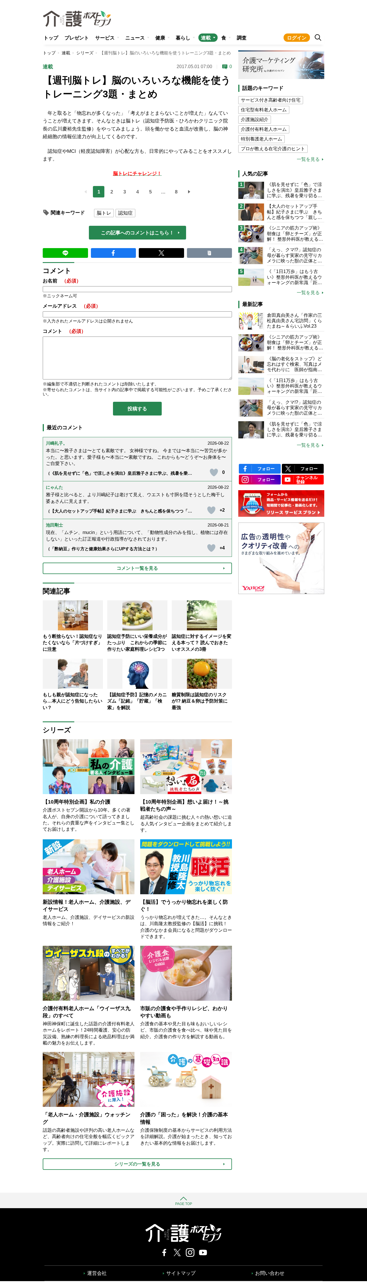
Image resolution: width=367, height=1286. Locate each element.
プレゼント (77, 38)
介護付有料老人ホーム (264, 129)
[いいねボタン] (214, 472)
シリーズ (84, 52)
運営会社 (97, 1273)
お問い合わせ (269, 1273)
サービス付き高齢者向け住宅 (270, 100)
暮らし (183, 38)
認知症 (125, 213)
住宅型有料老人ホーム (264, 109)
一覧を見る (308, 159)
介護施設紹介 (254, 119)
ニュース (135, 38)
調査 (242, 38)
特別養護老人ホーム (261, 138)
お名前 (62, 280)
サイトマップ (181, 1273)
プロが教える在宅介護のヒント (273, 148)
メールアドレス (72, 306)
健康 (160, 38)
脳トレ (104, 213)
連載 (206, 38)
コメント (64, 331)
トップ (51, 38)
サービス (105, 38)
